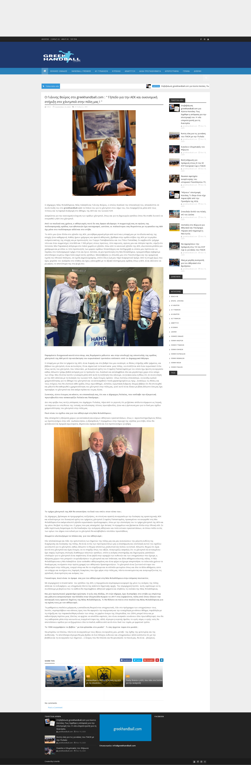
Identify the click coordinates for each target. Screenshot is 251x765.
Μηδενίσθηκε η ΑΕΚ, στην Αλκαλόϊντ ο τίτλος (63, 681)
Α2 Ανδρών (175, 314)
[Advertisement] (78, 18)
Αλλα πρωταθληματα (150, 71)
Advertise (45, 39)
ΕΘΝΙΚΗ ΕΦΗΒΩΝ (177, 349)
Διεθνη (197, 71)
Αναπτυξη (130, 71)
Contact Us (55, 39)
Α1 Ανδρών (79, 107)
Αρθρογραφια (172, 71)
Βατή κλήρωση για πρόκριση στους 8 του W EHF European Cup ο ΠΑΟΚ (193, 163)
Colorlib (56, 761)
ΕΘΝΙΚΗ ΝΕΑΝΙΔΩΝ (177, 358)
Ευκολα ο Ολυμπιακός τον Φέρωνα (72, 748)
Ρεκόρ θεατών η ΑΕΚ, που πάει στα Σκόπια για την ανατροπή (144, 681)
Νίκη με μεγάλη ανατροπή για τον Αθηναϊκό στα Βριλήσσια (192, 263)
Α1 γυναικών (175, 310)
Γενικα (186, 71)
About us (64, 39)
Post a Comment (55, 707)
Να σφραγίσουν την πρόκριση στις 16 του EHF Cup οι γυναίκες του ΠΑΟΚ (193, 247)
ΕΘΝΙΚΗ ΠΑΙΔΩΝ (176, 367)
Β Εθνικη (174, 327)
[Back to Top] (204, 761)
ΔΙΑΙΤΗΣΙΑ (135, 86)
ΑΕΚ (86, 107)
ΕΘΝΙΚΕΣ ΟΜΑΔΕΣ (58, 71)
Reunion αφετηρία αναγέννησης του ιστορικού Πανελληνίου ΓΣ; (193, 179)
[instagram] (204, 39)
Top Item (73, 39)
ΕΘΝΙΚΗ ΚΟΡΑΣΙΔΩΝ (178, 354)
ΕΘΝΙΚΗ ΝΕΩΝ (176, 363)
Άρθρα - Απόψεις (177, 301)
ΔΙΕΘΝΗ (174, 332)
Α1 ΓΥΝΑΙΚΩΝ (101, 71)
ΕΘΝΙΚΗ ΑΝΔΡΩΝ (177, 341)
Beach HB (174, 296)
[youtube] (208, 39)
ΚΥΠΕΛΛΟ (116, 71)
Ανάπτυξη (175, 323)
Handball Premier (81, 71)
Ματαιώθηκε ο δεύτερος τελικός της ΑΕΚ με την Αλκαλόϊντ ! (103, 681)
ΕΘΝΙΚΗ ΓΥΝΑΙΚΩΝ (177, 345)
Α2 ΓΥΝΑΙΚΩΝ (175, 318)
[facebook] (201, 39)
